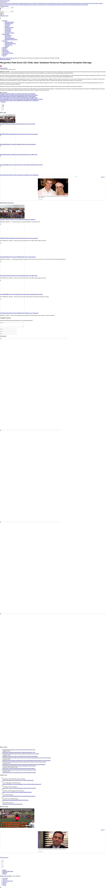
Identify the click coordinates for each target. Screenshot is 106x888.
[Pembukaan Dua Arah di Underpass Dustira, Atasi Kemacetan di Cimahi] (19, 770)
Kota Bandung (8, 35)
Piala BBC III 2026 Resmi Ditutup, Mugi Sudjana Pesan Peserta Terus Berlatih (49, 3)
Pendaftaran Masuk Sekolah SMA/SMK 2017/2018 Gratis (15, 800)
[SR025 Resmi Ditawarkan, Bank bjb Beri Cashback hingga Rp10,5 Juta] (18, 749)
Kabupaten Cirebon (9, 32)
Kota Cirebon (8, 31)
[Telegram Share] (2, 108)
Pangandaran (8, 28)
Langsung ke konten (5, 0)
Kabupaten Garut (9, 23)
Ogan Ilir (7, 46)
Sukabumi (7, 26)
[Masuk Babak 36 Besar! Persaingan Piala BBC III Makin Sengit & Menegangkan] (7, 143)
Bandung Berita (3, 68)
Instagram (4, 879)
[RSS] (2, 868)
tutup (1, 14)
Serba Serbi (5, 50)
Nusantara (4, 41)
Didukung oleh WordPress (6, 876)
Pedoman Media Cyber (7, 871)
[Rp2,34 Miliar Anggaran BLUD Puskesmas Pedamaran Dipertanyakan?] (19, 765)
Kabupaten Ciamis (9, 27)
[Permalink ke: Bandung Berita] (1, 66)
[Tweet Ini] (3, 106)
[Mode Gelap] (0, 8)
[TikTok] (2, 866)
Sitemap (4, 873)
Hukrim (4, 55)
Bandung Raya (5, 34)
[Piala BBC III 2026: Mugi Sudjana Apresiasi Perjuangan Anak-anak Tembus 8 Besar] (7, 132)
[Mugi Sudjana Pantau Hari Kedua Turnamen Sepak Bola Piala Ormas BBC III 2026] (7, 153)
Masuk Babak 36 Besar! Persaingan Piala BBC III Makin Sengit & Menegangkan (18, 96)
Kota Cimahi (8, 36)
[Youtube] (2, 865)
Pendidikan (5, 47)
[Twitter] (2, 861)
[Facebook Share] (2, 104)
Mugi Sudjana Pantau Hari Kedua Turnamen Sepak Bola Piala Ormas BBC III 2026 (18, 97)
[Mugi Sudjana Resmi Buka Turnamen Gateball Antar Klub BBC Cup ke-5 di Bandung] (7, 173)
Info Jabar (4, 20)
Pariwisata (4, 54)
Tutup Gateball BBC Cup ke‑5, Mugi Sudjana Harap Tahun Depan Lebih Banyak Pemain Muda (21, 99)
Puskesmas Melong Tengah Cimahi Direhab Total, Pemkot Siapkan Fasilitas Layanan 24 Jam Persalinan (26, 760)
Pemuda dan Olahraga (7, 53)
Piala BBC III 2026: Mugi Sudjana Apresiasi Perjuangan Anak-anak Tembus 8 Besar (19, 95)
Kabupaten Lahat (9, 42)
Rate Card (4, 872)
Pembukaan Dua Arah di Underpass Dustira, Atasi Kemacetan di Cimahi (19, 772)
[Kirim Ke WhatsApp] (2, 110)
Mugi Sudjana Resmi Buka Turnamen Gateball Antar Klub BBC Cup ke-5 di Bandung (19, 100)
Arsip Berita (5, 878)
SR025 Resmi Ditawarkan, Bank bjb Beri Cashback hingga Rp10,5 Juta (16, 3)
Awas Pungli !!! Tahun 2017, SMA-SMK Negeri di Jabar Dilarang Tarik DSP (19, 788)
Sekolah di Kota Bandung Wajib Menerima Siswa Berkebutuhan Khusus (18, 796)
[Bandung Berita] (4, 6)
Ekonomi (4, 49)
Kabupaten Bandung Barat (11, 39)
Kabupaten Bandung (9, 38)
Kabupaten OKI (8, 45)
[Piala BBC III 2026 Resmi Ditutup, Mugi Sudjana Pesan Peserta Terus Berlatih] (7, 122)
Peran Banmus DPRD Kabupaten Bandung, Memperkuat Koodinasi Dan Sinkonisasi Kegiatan (34, 4)
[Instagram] (2, 862)
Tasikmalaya (8, 30)
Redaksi (4, 870)
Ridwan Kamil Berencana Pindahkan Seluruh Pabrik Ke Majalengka (17, 780)
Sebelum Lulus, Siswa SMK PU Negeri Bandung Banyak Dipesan (17, 792)
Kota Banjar (7, 24)
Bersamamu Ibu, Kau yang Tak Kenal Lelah (12, 804)
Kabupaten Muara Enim (10, 43)
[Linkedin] (2, 864)
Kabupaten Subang (9, 22)
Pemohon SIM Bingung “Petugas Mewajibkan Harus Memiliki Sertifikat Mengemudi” (21, 784)
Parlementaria (5, 51)
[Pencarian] (0, 10)
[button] (12, 7)
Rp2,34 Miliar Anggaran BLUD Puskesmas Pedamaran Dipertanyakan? (72, 4)
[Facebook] (2, 859)
